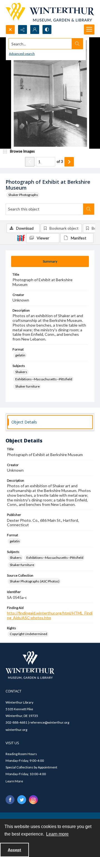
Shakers (21, 372)
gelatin (20, 355)
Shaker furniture (27, 386)
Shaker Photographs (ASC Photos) (34, 581)
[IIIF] (20, 238)
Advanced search (22, 54)
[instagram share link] (33, 799)
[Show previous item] (29, 161)
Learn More (14, 781)
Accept (14, 850)
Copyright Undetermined (28, 634)
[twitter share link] (21, 799)
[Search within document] (88, 209)
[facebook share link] (10, 799)
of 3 (60, 161)
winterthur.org (16, 730)
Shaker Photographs (23, 195)
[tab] (50, 261)
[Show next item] (69, 161)
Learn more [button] (57, 834)
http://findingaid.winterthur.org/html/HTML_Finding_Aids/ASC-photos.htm (49, 615)
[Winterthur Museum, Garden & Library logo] (50, 12)
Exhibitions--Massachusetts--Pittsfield (43, 379)
